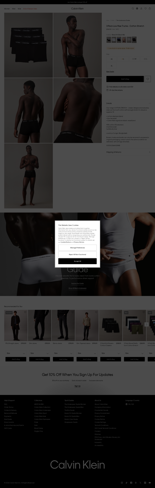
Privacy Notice (79, 242)
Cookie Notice (66, 242)
